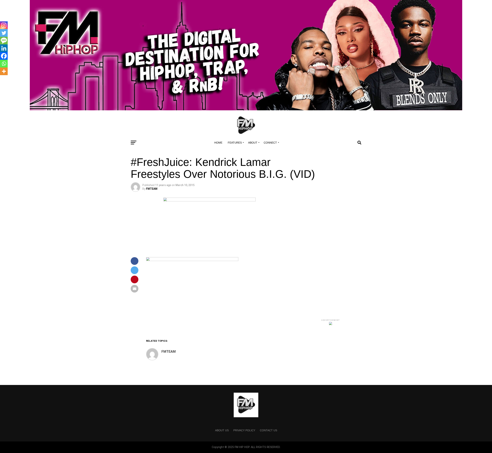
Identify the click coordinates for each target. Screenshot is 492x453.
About (252, 142)
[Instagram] (4, 25)
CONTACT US (268, 430)
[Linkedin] (4, 48)
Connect (270, 142)
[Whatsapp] (4, 63)
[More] (4, 71)
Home (218, 142)
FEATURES (235, 142)
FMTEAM (151, 188)
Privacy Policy (244, 430)
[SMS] (4, 40)
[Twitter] (4, 33)
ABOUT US (222, 430)
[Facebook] (4, 56)
